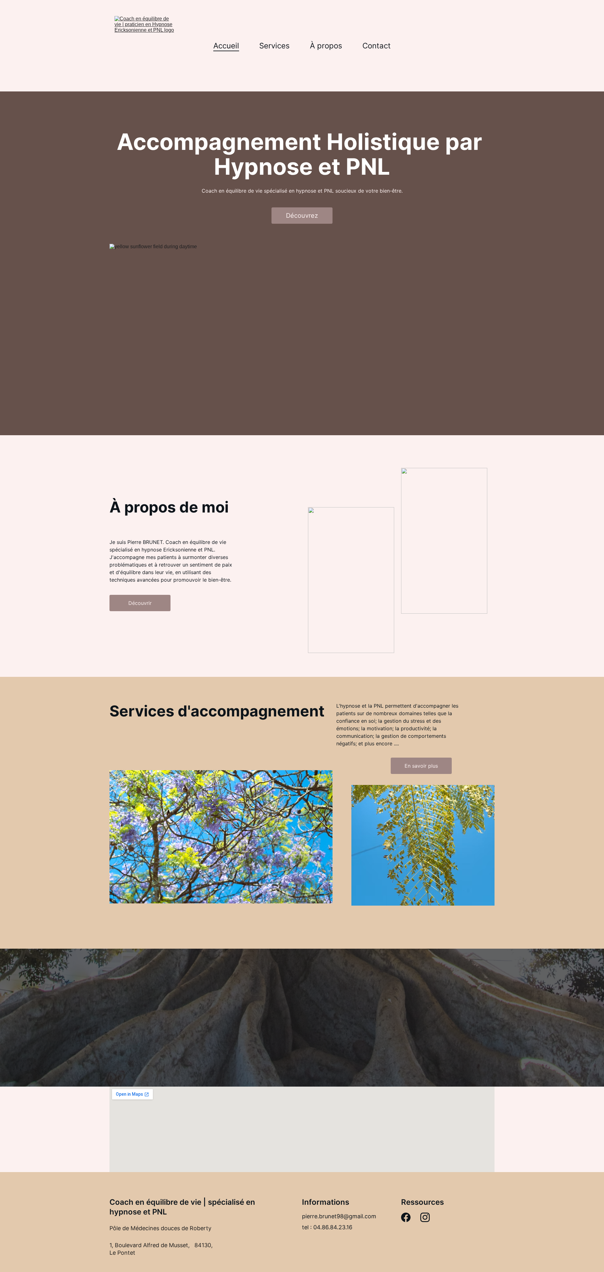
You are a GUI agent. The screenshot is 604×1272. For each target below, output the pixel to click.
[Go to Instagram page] (425, 1217)
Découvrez (302, 215)
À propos (326, 45)
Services (274, 45)
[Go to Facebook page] (406, 1217)
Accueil (226, 45)
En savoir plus (421, 766)
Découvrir (140, 603)
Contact (376, 45)
